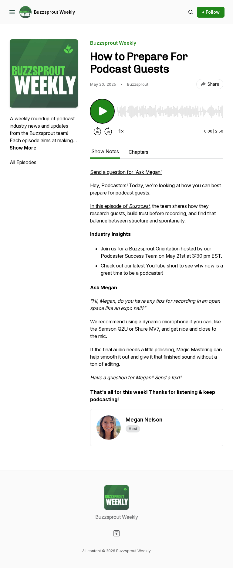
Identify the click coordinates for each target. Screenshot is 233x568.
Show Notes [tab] (105, 151)
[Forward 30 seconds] (108, 131)
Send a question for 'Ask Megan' (126, 172)
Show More (23, 148)
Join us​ (108, 249)
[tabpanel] (156, 288)
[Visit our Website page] (116, 533)
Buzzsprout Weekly (54, 12)
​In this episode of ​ (120, 206)
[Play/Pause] (102, 111)
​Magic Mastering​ (194, 349)
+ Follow (211, 12)
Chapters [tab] (138, 152)
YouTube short (162, 266)
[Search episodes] (190, 12)
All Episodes (23, 162)
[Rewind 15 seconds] (97, 131)
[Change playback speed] (121, 131)
